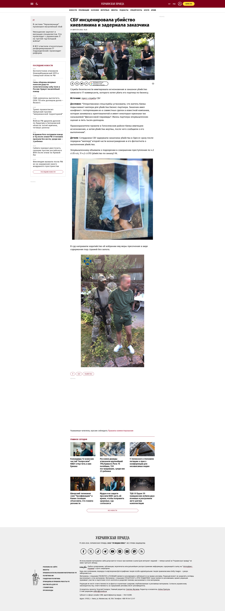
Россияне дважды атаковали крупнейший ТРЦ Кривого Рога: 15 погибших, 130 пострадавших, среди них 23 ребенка (112, 465)
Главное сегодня (78, 439)
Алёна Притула (164, 589)
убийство (88, 374)
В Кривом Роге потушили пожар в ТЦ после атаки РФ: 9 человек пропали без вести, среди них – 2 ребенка (48, 138)
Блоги (146, 10)
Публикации (84, 10)
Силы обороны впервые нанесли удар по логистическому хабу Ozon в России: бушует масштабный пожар (46, 87)
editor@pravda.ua (100, 591)
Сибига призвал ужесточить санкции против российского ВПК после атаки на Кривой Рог (47, 151)
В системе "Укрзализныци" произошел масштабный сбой (47, 25)
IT (72, 374)
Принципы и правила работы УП (56, 581)
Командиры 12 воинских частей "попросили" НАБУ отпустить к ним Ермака (82, 463)
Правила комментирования (120, 431)
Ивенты (114, 10)
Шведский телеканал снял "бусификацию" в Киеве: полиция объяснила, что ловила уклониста (81, 498)
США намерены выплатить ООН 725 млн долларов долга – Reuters (48, 100)
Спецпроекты (136, 10)
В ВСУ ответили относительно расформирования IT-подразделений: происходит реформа (48, 49)
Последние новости (43, 65)
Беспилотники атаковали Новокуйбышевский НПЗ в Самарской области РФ (46, 73)
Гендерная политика (51, 578)
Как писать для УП (50, 584)
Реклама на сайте (50, 567)
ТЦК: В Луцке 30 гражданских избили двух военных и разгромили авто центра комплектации (142, 498)
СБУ (79, 374)
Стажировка (48, 587)
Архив (153, 10)
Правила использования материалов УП (60, 573)
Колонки (95, 10)
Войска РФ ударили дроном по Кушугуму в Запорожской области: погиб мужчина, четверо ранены (46, 124)
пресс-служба (89, 98)
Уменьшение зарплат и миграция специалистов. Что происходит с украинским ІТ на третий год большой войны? (47, 36)
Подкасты (124, 10)
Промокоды (48, 590)
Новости (73, 10)
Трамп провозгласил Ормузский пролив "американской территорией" (48, 111)
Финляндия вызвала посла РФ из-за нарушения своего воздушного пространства (48, 163)
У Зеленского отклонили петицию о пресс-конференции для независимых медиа (142, 463)
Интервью (105, 10)
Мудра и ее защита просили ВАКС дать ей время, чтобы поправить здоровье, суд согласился (112, 498)
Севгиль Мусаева (132, 589)
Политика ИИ (48, 576)
